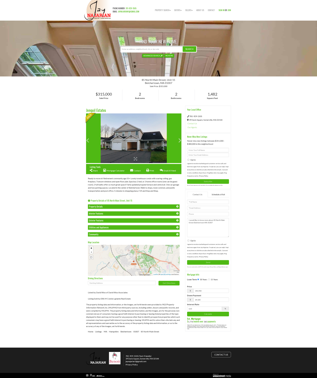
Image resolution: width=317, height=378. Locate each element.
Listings (98, 331)
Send (208, 262)
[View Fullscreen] (91, 257)
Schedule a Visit (218, 194)
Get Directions (169, 283)
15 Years (214, 279)
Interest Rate (193, 304)
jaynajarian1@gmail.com (128, 11)
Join (229, 10)
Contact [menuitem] (211, 10)
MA (105, 331)
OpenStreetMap (165, 274)
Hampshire (114, 331)
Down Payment (194, 295)
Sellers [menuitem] (188, 10)
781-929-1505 (131, 8)
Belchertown (125, 331)
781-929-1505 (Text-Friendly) (138, 356)
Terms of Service (221, 267)
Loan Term (192, 279)
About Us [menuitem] (200, 10)
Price (189, 286)
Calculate (208, 314)
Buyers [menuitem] (177, 10)
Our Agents (192, 127)
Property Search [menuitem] (162, 10)
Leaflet (155, 274)
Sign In (221, 10)
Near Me (169, 55)
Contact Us (192, 123)
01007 (136, 331)
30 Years (203, 279)
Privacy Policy (203, 176)
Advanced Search (151, 55)
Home (90, 331)
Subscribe (208, 181)
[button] (189, 49)
